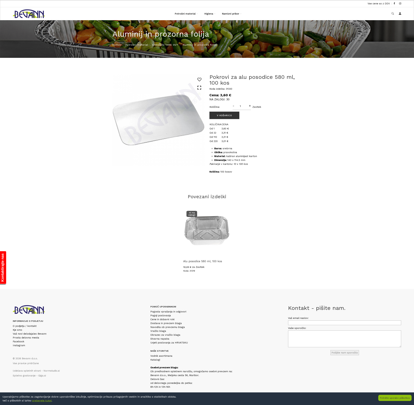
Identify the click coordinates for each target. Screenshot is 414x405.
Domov (116, 44)
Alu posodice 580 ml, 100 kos (202, 261)
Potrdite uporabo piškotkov (395, 398)
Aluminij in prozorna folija (200, 44)
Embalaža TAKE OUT (165, 44)
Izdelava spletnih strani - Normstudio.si (36, 370)
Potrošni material (185, 13)
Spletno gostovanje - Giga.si (29, 375)
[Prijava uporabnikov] (400, 14)
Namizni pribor (230, 13)
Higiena (208, 13)
